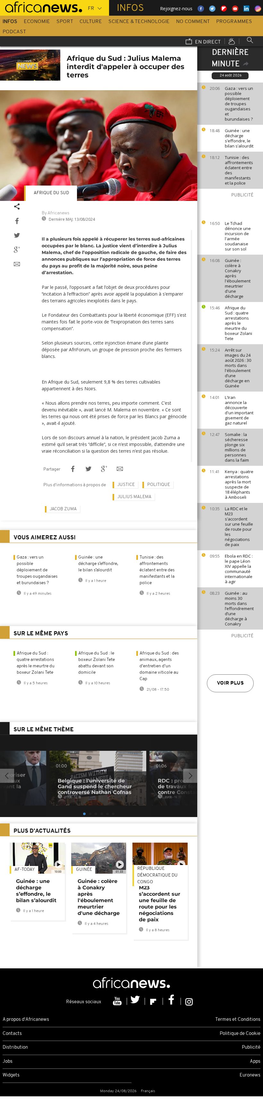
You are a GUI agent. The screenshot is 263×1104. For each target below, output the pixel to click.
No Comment (193, 21)
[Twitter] (136, 1001)
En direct (207, 42)
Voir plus (230, 683)
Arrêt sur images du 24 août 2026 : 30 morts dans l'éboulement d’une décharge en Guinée (238, 367)
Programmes (234, 21)
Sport (64, 21)
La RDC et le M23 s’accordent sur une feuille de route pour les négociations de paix (239, 526)
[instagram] (189, 1001)
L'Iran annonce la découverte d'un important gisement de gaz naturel (239, 410)
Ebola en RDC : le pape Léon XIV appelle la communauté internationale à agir (239, 568)
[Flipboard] (154, 1001)
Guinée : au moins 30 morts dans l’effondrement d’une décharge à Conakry (239, 608)
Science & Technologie (139, 21)
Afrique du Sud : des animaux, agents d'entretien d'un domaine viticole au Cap (159, 666)
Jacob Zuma (63, 509)
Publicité (251, 1047)
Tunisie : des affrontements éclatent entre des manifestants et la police (239, 170)
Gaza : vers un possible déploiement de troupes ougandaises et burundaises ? (239, 104)
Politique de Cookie (240, 1033)
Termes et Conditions (237, 1019)
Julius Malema (134, 497)
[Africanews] (41, 6)
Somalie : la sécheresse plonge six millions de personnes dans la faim (237, 447)
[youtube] (118, 1001)
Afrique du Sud (51, 193)
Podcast (14, 32)
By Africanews (55, 213)
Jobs (8, 1061)
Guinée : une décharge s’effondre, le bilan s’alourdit (239, 138)
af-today (24, 869)
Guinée (84, 869)
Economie (37, 21)
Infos (10, 21)
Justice (126, 484)
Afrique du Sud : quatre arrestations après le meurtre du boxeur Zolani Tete (238, 323)
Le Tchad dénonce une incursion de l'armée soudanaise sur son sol (238, 236)
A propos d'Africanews (26, 1019)
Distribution (15, 1047)
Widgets (11, 1075)
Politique (158, 484)
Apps (255, 1061)
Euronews (250, 1075)
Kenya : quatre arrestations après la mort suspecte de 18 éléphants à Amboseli (239, 484)
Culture (91, 21)
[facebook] (172, 1001)
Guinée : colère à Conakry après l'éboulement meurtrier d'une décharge (237, 278)
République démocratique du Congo (157, 875)
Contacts (12, 1033)
